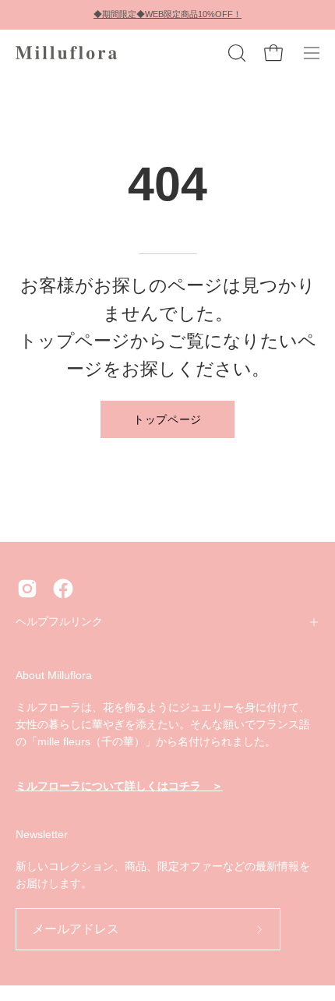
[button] (235, 53)
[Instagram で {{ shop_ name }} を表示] (27, 588)
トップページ (167, 418)
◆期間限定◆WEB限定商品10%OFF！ (167, 14)
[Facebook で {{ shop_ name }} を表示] (63, 588)
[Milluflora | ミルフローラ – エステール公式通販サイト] (66, 53)
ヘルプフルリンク (59, 622)
